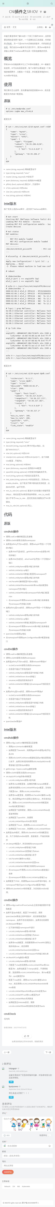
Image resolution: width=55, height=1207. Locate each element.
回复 (11, 1082)
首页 (8, 27)
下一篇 (48, 1052)
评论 (4, 1113)
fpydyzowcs (13, 1086)
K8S (34, 19)
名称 (4, 1141)
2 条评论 (49, 17)
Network (7, 1186)
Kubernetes (26, 1186)
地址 (4, 1161)
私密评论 (43, 1135)
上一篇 (6, 1052)
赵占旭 (7, 17)
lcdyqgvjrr (13, 1068)
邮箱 (4, 1151)
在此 (10, 43)
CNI (14, 1186)
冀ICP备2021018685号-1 (30, 1203)
